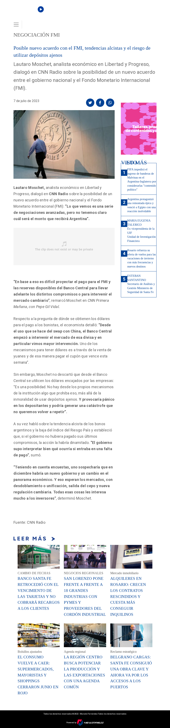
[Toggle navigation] (16, 24)
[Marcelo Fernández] (27, 12)
